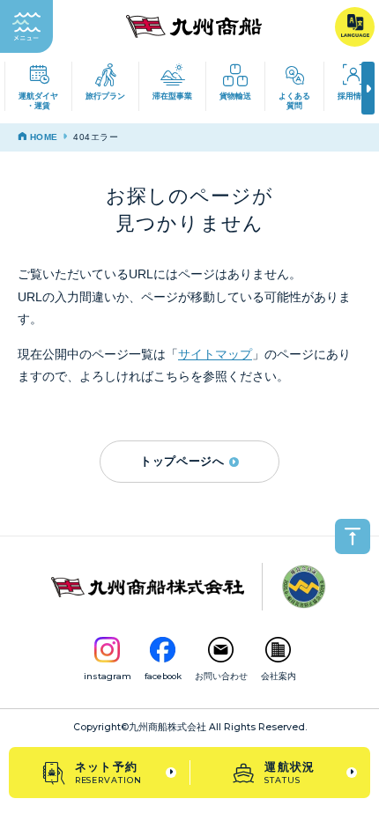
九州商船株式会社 (167, 727)
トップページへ (182, 461)
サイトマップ (215, 354)
